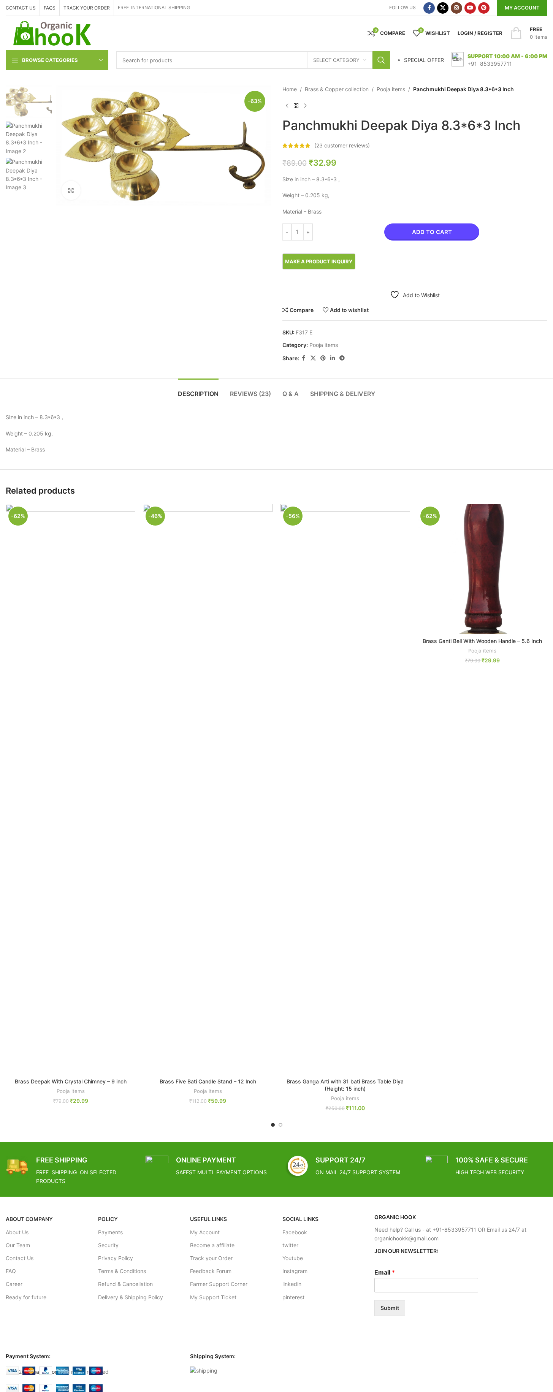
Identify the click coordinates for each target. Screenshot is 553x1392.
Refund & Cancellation (125, 1284)
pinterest (293, 1297)
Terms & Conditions (122, 1271)
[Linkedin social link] (332, 358)
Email (384, 1272)
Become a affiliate (212, 1245)
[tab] (198, 390)
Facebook (294, 1232)
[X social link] (442, 8)
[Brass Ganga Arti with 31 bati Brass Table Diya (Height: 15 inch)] (345, 789)
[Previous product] (287, 105)
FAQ (11, 1271)
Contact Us (19, 1258)
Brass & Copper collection (337, 89)
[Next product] (305, 105)
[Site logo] (52, 32)
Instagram (294, 1271)
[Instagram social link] (456, 8)
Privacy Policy (115, 1258)
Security (108, 1245)
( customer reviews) (342, 145)
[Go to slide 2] (280, 1125)
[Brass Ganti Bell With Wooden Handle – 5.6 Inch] (482, 568)
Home (289, 89)
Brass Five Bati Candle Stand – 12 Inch (208, 1081)
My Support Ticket (213, 1297)
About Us (17, 1232)
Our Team (18, 1245)
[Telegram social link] (342, 358)
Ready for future (26, 1297)
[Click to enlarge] (71, 190)
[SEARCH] (381, 60)
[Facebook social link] (429, 8)
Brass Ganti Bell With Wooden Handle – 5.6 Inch (482, 641)
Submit (389, 1308)
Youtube (292, 1258)
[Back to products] (296, 105)
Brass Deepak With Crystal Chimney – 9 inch (71, 1081)
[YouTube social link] (470, 8)
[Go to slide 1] (273, 1125)
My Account (522, 8)
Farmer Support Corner (218, 1284)
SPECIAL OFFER (424, 60)
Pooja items (391, 89)
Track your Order (211, 1258)
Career (14, 1284)
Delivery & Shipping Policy (130, 1297)
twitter (290, 1245)
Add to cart (432, 232)
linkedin (291, 1284)
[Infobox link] (499, 60)
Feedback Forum (210, 1271)
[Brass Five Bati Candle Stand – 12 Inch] (208, 789)
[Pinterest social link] (484, 8)
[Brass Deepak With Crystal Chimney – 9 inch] (70, 789)
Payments (110, 1232)
